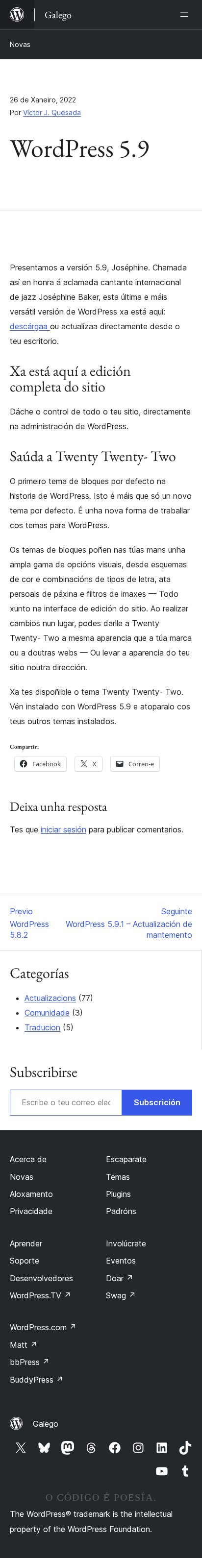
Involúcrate (126, 1243)
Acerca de (28, 1159)
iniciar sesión (63, 829)
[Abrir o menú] (186, 14)
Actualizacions (50, 998)
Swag (121, 1295)
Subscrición (157, 1102)
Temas (118, 1177)
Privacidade (31, 1211)
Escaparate (126, 1159)
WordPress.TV (40, 1295)
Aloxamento (31, 1194)
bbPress (30, 1362)
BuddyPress (36, 1380)
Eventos (121, 1261)
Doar (119, 1278)
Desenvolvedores (41, 1278)
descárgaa (30, 326)
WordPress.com (43, 1327)
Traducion (42, 1027)
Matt (23, 1345)
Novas (20, 44)
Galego (45, 1424)
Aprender (26, 1243)
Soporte (24, 1261)
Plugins (118, 1194)
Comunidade (47, 1013)
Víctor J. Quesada (52, 112)
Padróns (121, 1211)
